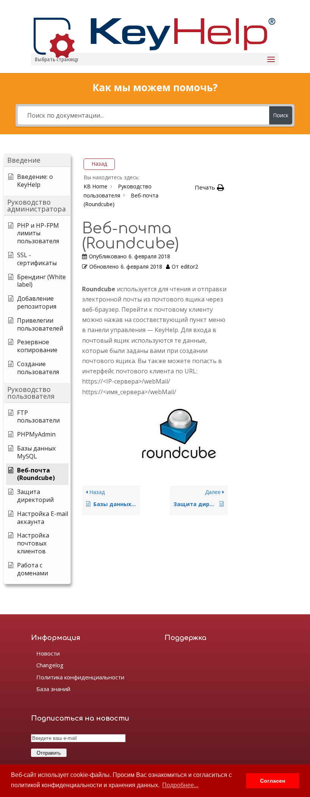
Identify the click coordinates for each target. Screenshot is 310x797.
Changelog (50, 665)
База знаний (53, 689)
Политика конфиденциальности (80, 677)
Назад (99, 163)
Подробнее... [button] (180, 785)
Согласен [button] (272, 781)
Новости (48, 653)
